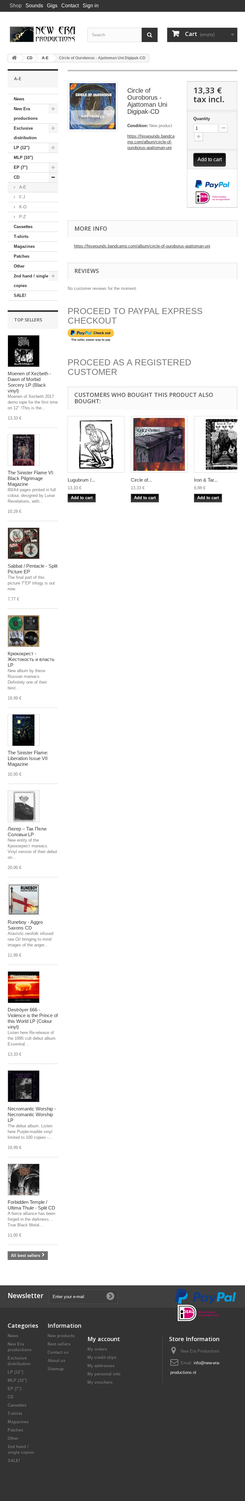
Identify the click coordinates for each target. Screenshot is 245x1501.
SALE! (20, 295)
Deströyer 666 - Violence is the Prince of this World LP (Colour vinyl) (33, 1018)
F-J (21, 197)
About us (56, 1360)
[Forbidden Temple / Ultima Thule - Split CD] (24, 1180)
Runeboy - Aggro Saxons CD (25, 924)
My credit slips (101, 1357)
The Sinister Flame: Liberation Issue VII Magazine (28, 758)
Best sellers (59, 1344)
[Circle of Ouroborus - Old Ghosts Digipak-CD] (159, 444)
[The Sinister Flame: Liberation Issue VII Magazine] (24, 730)
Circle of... (141, 480)
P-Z (22, 216)
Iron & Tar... (206, 480)
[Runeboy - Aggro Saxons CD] (24, 900)
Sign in (91, 5)
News (19, 99)
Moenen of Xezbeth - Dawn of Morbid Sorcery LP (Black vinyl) (29, 382)
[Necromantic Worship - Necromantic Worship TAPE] (24, 1086)
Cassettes (23, 226)
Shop (16, 5)
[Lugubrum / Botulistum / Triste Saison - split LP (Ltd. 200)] (96, 444)
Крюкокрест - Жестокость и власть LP (31, 659)
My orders (97, 1349)
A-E (22, 187)
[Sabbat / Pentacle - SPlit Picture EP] (24, 543)
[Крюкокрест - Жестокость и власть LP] (24, 631)
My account (103, 1339)
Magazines (24, 246)
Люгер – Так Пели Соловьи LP (27, 831)
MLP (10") (23, 157)
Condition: (137, 125)
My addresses (101, 1365)
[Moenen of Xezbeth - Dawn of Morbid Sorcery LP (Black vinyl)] (24, 351)
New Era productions (26, 113)
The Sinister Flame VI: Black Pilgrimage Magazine (31, 478)
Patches (21, 256)
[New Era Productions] (43, 34)
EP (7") (20, 167)
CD (16, 177)
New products (61, 1335)
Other (19, 266)
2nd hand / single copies (31, 281)
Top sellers (28, 320)
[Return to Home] (14, 58)
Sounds (34, 5)
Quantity (201, 118)
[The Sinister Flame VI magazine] (24, 450)
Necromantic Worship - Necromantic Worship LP (32, 1114)
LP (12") (21, 147)
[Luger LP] (24, 806)
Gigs (52, 5)
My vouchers (100, 1382)
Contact (70, 5)
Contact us (58, 1352)
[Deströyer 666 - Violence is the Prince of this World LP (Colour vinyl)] (24, 987)
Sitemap (56, 1369)
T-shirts (21, 236)
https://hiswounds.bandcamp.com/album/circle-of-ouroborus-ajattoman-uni (150, 142)
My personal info (104, 1374)
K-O (22, 207)
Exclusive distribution (25, 133)
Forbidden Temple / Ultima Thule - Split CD (31, 1204)
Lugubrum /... (81, 480)
